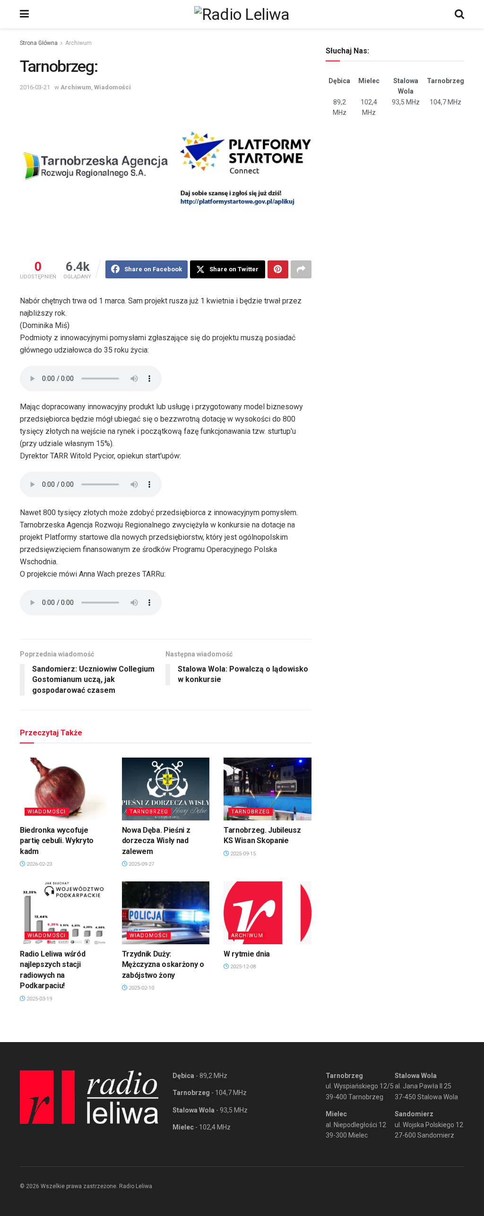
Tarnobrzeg (149, 812)
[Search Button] (459, 14)
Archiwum (78, 43)
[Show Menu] (24, 14)
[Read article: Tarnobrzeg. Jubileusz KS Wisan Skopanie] (267, 789)
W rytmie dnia (247, 953)
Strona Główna (39, 43)
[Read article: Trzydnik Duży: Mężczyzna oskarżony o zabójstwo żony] (166, 912)
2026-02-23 (38, 864)
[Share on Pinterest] (278, 269)
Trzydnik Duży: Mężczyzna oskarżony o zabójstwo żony (163, 964)
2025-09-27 (140, 864)
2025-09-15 (242, 854)
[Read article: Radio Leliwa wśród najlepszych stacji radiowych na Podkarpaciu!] (64, 912)
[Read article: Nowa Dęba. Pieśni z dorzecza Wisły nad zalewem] (166, 789)
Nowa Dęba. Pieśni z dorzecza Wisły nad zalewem (156, 841)
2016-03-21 (35, 87)
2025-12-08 (242, 967)
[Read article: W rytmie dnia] (267, 912)
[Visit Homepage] (242, 14)
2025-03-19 (38, 999)
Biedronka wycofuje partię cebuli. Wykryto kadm (57, 841)
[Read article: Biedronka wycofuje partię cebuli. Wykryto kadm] (64, 789)
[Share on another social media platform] (301, 269)
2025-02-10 (140, 988)
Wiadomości (112, 87)
